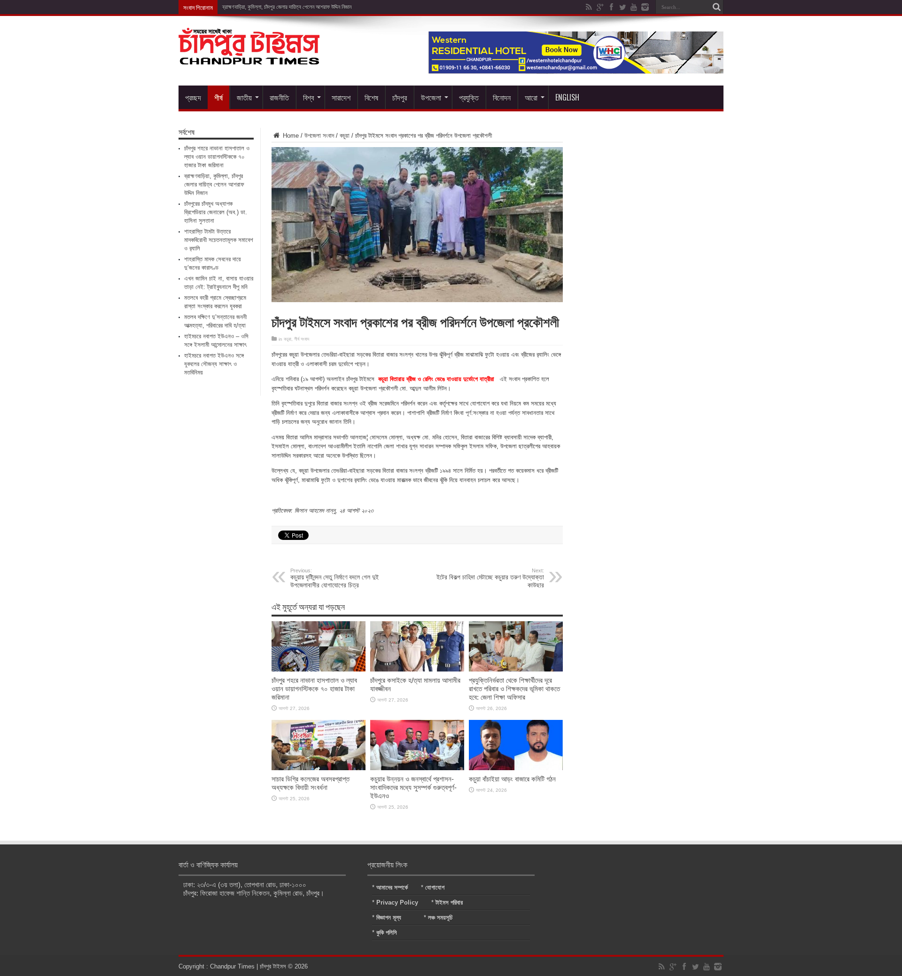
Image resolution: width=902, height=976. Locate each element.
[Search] (716, 7)
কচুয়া (345, 135)
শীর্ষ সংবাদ (301, 339)
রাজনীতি (279, 97)
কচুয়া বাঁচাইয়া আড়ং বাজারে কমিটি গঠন (512, 779)
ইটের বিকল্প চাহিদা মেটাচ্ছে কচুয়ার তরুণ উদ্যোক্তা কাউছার (490, 578)
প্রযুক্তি (469, 97)
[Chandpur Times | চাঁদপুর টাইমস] (249, 57)
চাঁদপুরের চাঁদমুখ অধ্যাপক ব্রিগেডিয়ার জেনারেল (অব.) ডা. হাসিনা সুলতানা (215, 212)
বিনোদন (502, 97)
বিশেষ (371, 97)
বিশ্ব (308, 97)
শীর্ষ (218, 97)
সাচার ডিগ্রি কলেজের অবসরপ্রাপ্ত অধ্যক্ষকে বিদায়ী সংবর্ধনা (311, 783)
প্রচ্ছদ (193, 97)
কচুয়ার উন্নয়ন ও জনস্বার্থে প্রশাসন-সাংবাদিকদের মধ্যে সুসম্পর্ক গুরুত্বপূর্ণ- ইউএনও (413, 787)
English (567, 97)
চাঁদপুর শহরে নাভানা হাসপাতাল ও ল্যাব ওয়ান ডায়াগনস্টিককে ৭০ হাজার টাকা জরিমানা (314, 688)
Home (290, 135)
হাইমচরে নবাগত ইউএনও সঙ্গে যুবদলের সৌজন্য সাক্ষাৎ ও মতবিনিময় (214, 364)
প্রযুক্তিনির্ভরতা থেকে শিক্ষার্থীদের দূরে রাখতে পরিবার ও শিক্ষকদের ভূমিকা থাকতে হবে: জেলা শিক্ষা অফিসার (514, 688)
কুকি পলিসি (386, 932)
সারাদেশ (341, 97)
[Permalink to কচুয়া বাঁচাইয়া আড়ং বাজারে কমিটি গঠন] (516, 768)
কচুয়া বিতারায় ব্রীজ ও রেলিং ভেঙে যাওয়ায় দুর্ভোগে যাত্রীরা (437, 379)
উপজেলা (431, 97)
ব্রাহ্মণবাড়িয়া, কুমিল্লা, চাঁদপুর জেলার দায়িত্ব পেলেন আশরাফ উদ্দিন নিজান (286, 7)
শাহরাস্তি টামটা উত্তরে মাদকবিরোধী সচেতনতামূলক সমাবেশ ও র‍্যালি (218, 240)
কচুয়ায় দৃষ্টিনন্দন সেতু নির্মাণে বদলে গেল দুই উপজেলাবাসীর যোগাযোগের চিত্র (334, 578)
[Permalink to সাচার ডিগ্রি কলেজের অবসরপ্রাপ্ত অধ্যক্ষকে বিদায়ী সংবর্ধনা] (318, 768)
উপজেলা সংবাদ (319, 135)
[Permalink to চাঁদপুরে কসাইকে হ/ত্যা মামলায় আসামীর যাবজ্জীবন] (417, 669)
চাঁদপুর (399, 97)
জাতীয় (244, 97)
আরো (531, 97)
